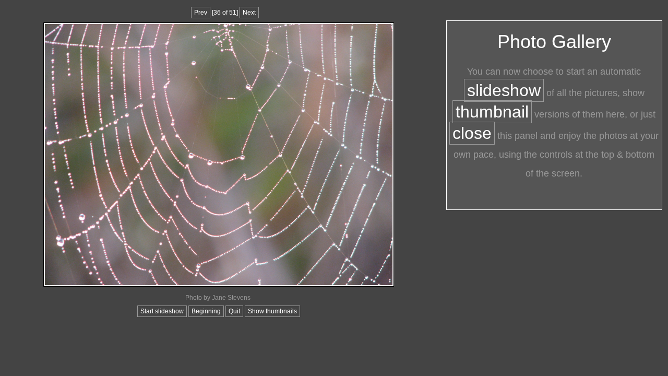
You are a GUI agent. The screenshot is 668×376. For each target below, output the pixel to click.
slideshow (504, 90)
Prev (200, 12)
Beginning (206, 311)
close (472, 133)
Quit (234, 311)
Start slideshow (162, 311)
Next (249, 12)
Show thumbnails (272, 311)
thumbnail (492, 111)
